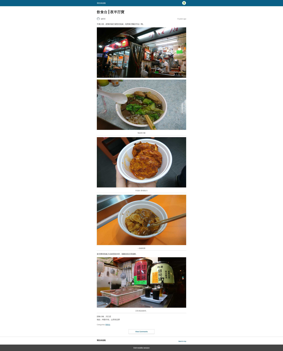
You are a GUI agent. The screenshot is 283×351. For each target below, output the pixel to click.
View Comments (141, 331)
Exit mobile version (142, 348)
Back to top (182, 341)
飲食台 (108, 325)
